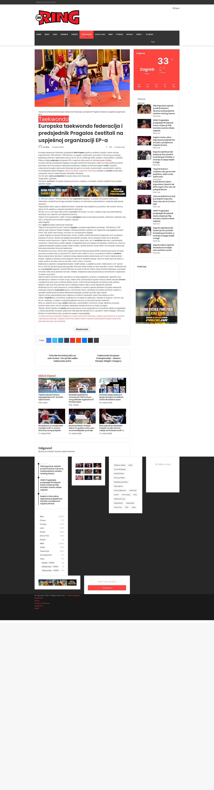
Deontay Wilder (119, 478)
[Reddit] (78, 340)
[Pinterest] (72, 340)
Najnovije (141, 103)
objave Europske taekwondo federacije (81, 171)
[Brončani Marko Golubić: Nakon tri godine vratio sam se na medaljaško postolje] (82, 423)
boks (130, 465)
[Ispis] (96, 340)
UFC (126, 507)
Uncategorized (46, 555)
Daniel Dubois (119, 473)
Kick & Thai (100, 34)
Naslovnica (42, 112)
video (134, 507)
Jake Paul (132, 490)
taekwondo (82, 329)
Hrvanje (64, 34)
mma (135, 495)
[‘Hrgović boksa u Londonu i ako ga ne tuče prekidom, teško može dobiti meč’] (144, 176)
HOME (38, 34)
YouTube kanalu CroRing (102, 160)
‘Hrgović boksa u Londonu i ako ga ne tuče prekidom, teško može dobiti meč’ (164, 173)
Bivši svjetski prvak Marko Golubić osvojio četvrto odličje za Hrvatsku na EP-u (111, 428)
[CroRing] (57, 17)
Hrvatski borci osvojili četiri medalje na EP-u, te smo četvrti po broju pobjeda (50, 428)
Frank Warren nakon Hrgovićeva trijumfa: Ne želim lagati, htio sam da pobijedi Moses (164, 185)
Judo (55, 34)
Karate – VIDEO (48, 563)
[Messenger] (84, 340)
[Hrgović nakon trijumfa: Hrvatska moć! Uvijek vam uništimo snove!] (144, 252)
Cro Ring (46, 147)
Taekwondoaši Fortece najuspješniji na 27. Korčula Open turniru (50, 397)
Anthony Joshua (119, 465)
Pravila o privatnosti (42, 603)
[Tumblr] (66, 340)
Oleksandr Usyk (119, 499)
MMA (110, 34)
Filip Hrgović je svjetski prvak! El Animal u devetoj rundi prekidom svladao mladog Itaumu (164, 109)
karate (116, 495)
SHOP (37, 608)
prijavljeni (50, 451)
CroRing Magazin (73, 595)
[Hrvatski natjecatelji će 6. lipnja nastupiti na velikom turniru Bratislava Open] (112, 392)
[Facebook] (48, 340)
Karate (74, 34)
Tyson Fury (118, 507)
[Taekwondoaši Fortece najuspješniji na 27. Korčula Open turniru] (51, 392)
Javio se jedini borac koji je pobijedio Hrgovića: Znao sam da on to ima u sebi (164, 200)
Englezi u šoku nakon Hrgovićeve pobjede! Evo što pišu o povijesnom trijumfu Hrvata (164, 141)
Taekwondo (86, 34)
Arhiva (37, 601)
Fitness (119, 34)
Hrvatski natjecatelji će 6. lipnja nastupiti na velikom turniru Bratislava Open (111, 397)
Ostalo (129, 34)
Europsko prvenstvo (121, 482)
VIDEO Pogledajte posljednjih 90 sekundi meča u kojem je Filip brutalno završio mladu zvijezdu (163, 125)
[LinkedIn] (60, 340)
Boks (47, 34)
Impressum (39, 606)
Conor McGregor (120, 469)
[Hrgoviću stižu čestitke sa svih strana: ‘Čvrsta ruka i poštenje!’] (88, 479)
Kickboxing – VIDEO (50, 566)
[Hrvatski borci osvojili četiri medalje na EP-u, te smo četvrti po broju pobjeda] (51, 423)
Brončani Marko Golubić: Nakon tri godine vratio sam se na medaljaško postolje (81, 428)
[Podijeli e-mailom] (90, 340)
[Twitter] (54, 340)
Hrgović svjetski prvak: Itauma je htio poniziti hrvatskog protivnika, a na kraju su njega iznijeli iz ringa (163, 157)
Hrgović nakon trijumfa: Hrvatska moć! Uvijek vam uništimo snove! (163, 247)
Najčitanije (141, 99)
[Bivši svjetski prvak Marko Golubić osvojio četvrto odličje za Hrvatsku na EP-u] (112, 423)
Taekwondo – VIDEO (50, 570)
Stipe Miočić (118, 503)
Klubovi (149, 34)
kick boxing (126, 495)
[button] (82, 78)
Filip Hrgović (118, 486)
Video (138, 34)
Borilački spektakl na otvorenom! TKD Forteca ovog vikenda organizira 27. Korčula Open (81, 398)
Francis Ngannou (120, 490)
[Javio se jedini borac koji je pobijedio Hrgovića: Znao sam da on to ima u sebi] (144, 204)
